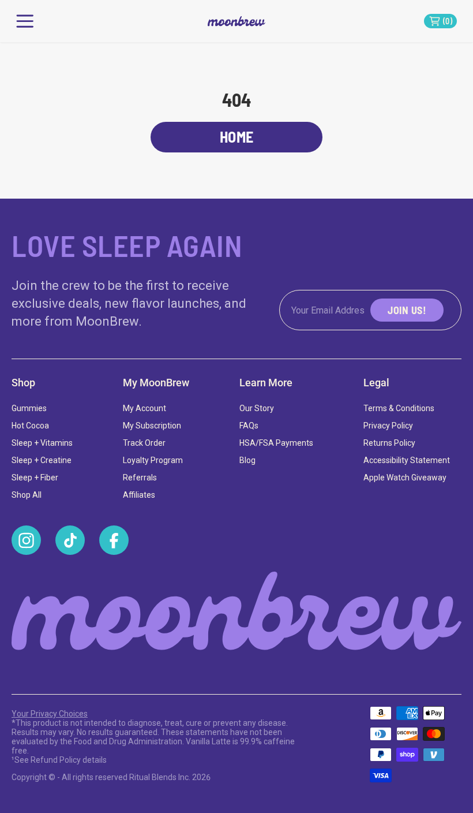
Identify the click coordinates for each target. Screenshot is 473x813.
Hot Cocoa (30, 425)
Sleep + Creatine (42, 460)
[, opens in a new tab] (26, 540)
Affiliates (139, 494)
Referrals (140, 477)
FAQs (248, 425)
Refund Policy (56, 759)
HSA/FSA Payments (276, 442)
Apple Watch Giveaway (404, 477)
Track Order (144, 442)
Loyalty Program (153, 460)
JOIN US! (407, 310)
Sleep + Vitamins (42, 442)
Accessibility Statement (406, 460)
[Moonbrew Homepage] (236, 611)
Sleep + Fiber (35, 477)
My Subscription (152, 425)
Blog (247, 460)
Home (237, 137)
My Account (144, 408)
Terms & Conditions (398, 408)
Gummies (29, 408)
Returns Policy (389, 442)
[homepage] (236, 21)
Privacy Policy (388, 425)
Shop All (27, 494)
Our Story (256, 408)
